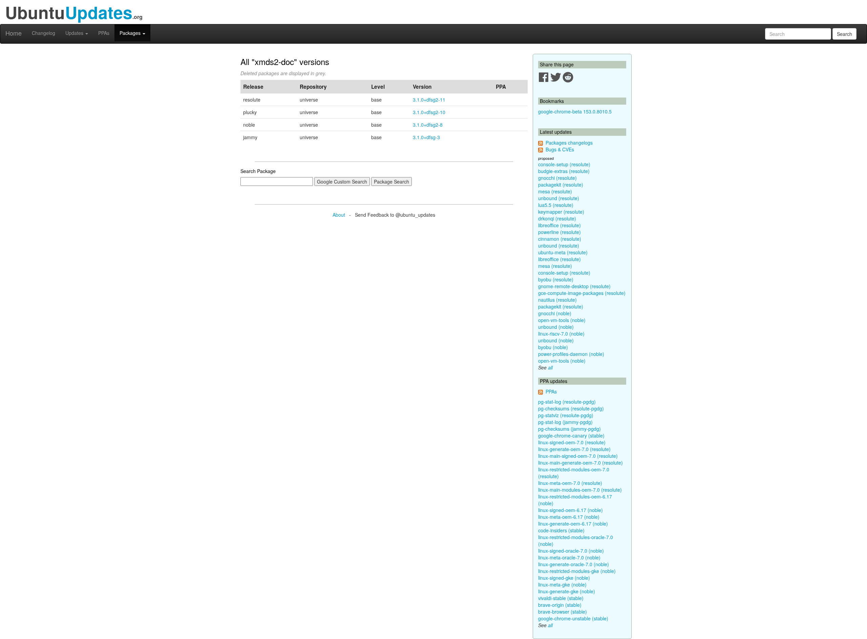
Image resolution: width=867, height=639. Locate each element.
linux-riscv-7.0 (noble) (561, 333)
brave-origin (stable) (559, 604)
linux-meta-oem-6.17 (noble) (568, 516)
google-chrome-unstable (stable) (573, 618)
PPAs (103, 32)
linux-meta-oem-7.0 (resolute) (570, 483)
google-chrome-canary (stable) (571, 435)
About (339, 214)
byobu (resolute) (555, 279)
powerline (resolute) (559, 232)
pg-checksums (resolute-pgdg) (571, 408)
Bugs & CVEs (560, 149)
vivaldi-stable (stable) (561, 598)
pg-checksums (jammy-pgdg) (569, 428)
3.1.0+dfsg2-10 (429, 112)
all (550, 367)
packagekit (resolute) (560, 184)
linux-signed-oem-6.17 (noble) (570, 510)
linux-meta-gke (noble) (562, 584)
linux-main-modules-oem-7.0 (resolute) (580, 489)
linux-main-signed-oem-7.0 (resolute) (578, 455)
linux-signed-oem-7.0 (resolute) (572, 442)
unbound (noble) (556, 326)
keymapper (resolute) (561, 211)
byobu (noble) (553, 347)
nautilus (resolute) (557, 299)
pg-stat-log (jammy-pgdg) (565, 422)
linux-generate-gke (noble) (566, 591)
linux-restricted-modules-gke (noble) (577, 571)
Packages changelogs (569, 142)
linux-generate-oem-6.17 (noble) (573, 523)
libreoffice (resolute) (559, 225)
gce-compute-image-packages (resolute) (582, 293)
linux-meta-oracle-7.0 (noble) (569, 557)
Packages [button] (131, 32)
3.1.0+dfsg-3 (426, 137)
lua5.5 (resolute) (555, 204)
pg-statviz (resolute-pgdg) (565, 415)
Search (844, 33)
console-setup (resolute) (564, 164)
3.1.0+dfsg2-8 (428, 124)
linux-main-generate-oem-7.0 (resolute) (580, 462)
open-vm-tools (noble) (562, 320)
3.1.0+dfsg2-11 (429, 99)
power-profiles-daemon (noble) (571, 353)
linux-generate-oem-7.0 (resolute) (574, 449)
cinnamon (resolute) (559, 238)
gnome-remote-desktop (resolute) (574, 286)
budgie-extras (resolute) (564, 171)
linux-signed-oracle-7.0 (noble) (571, 550)
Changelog (43, 32)
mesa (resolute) (555, 191)
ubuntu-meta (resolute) (563, 252)
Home (13, 32)
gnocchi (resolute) (557, 177)
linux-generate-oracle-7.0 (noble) (573, 564)
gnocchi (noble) (554, 313)
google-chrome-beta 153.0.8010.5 (575, 111)
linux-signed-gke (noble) (564, 577)
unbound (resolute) (558, 198)
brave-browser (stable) (562, 611)
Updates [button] (75, 32)
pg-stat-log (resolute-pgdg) (567, 401)
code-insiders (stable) (561, 530)
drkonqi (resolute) (557, 218)
